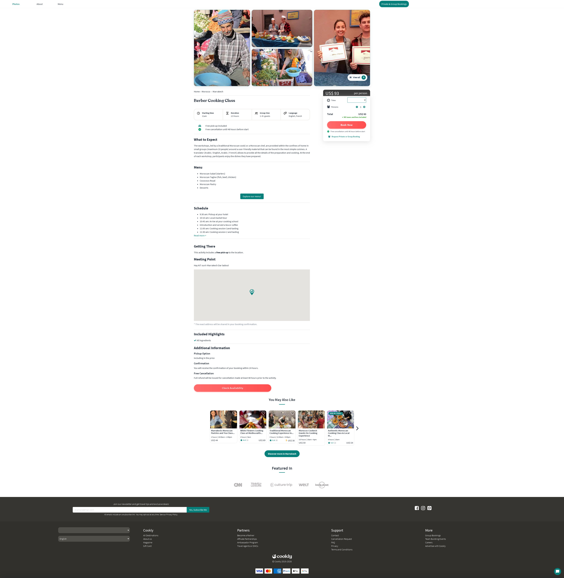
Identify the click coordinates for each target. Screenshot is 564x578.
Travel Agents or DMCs (247, 545)
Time (333, 100)
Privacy (334, 545)
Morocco (206, 91)
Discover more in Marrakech (282, 453)
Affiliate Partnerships (247, 538)
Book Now (346, 124)
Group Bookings (433, 535)
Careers (428, 542)
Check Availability (232, 388)
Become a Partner (245, 535)
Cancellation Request (341, 538)
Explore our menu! (252, 196)
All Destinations (150, 535)
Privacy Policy (171, 514)
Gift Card (147, 545)
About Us (147, 538)
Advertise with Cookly (435, 545)
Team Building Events (435, 538)
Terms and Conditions (341, 549)
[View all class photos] (222, 48)
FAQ (333, 542)
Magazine (147, 542)
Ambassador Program (247, 542)
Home (197, 91)
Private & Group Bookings (394, 4)
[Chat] (557, 571)
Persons (334, 107)
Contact (335, 535)
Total (330, 114)
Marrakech (218, 91)
